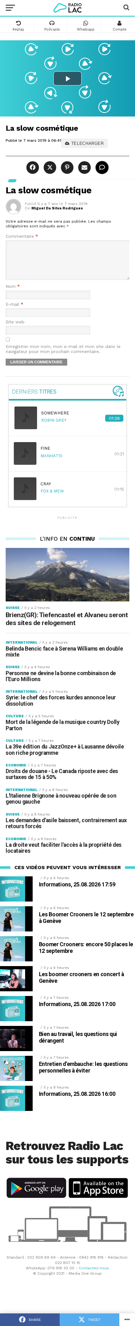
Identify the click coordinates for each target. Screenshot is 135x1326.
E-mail (14, 304)
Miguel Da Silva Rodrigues (57, 208)
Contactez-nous (94, 1268)
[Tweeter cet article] (49, 168)
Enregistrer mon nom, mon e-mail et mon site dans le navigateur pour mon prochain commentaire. (63, 349)
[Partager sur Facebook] (33, 168)
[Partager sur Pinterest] (66, 168)
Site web (15, 322)
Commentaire (22, 236)
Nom (13, 286)
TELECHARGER (87, 143)
